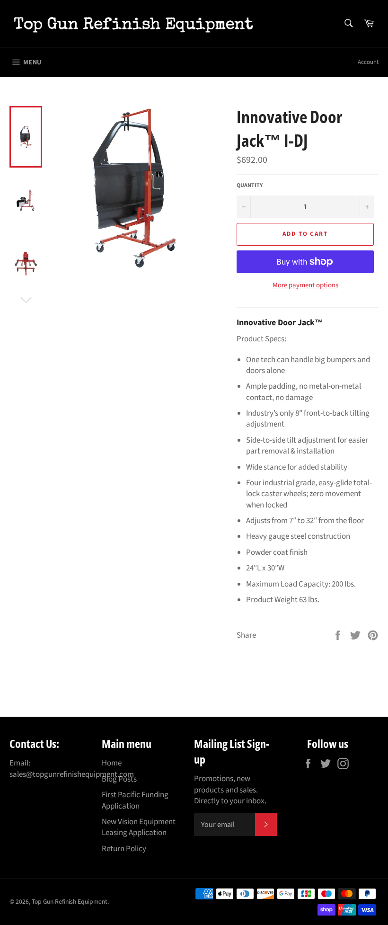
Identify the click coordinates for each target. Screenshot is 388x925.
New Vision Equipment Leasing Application (139, 827)
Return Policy (124, 848)
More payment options (305, 285)
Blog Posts (119, 779)
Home (112, 763)
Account (368, 62)
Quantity (250, 185)
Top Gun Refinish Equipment (69, 901)
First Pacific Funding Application (135, 800)
